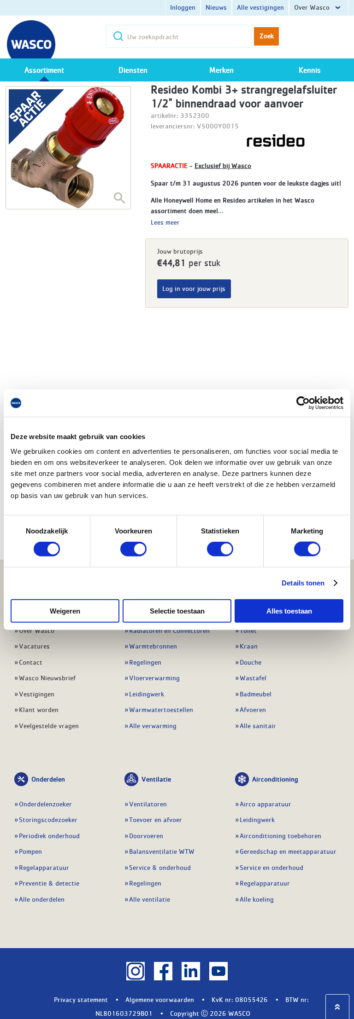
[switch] (133, 549)
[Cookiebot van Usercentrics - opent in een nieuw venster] (303, 403)
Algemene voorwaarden (159, 999)
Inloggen (182, 7)
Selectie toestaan (177, 610)
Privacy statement (81, 999)
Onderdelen (48, 779)
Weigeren (65, 610)
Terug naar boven (337, 1007)
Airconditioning (275, 779)
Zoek (267, 35)
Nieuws (216, 7)
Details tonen (303, 583)
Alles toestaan (289, 610)
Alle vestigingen (260, 7)
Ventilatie (156, 779)
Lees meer (165, 222)
